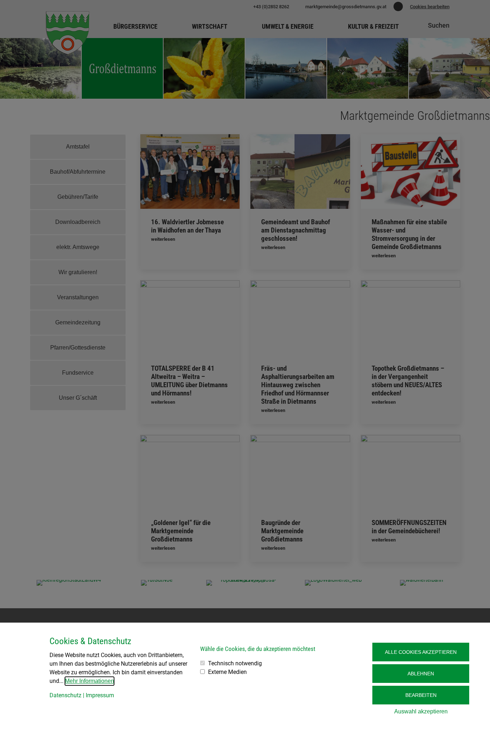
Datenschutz (65, 695)
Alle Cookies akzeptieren (421, 652)
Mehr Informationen (89, 681)
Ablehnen (420, 673)
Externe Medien (227, 672)
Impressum (100, 695)
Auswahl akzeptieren (421, 711)
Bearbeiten (421, 695)
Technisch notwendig (235, 663)
